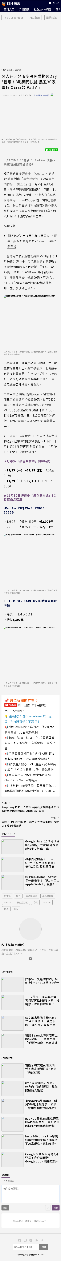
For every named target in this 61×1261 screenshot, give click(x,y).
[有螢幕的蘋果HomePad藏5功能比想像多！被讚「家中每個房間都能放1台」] (12, 1106)
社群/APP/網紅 (42, 9)
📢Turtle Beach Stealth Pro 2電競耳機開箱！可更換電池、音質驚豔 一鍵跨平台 (29, 742)
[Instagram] (25, 1240)
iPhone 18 (8, 834)
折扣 (16, 908)
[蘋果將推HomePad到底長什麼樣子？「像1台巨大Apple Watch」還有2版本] (12, 882)
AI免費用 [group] (35, 17)
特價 (35, 902)
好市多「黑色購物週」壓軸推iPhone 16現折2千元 (42, 981)
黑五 (18, 896)
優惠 (6, 908)
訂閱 (44, 1247)
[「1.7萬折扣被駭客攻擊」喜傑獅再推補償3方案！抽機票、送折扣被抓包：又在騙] (12, 1002)
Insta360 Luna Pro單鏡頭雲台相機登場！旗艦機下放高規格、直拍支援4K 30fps (41, 1139)
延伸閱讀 (7, 972)
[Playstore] (36, 1240)
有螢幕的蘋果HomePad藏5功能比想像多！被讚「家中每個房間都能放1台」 (41, 1104)
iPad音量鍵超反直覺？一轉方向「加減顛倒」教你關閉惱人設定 (41, 1086)
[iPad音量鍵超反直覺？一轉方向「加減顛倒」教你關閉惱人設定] (12, 1088)
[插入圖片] (48, 1207)
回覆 (56, 1207)
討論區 (5, 1175)
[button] (54, 3)
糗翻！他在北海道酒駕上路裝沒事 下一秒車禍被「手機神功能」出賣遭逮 (41, 1039)
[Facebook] (19, 1240)
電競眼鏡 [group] (51, 17)
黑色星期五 (22, 902)
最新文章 (9, 9)
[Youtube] (50, 3)
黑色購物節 (47, 896)
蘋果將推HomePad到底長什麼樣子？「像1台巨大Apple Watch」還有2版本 (42, 880)
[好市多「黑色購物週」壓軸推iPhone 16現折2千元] (12, 984)
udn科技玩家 (6, 69)
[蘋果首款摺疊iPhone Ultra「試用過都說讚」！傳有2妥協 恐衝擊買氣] (12, 864)
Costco (7, 902)
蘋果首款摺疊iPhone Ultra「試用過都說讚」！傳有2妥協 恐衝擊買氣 (42, 862)
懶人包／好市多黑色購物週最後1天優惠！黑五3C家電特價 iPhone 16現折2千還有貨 (33, 241)
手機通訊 (24, 9)
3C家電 (18, 69)
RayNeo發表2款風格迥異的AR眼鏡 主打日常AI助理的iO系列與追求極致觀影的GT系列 (42, 1122)
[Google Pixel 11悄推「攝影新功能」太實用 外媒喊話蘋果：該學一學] (12, 846)
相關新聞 (7, 1058)
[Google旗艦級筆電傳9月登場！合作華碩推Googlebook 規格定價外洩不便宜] (12, 1159)
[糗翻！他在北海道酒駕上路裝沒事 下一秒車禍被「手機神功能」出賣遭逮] (12, 1041)
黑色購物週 (31, 896)
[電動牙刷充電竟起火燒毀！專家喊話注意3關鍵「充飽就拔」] (12, 1070)
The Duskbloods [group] (13, 17)
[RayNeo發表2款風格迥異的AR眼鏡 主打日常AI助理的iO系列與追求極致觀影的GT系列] (12, 1124)
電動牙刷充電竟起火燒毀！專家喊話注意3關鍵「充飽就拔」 (41, 1068)
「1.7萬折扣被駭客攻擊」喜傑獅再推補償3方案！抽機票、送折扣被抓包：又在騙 (42, 1000)
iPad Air (47, 902)
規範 (5, 1207)
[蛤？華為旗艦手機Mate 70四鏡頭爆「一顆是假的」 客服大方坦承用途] (12, 1023)
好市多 (7, 896)
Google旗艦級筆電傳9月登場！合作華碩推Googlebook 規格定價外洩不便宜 (42, 1157)
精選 (22, 394)
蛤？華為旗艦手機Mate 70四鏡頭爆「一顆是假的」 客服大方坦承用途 (40, 1021)
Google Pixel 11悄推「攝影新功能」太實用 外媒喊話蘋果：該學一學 (42, 844)
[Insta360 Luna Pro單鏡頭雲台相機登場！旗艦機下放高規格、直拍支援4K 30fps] (12, 1141)
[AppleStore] (42, 1240)
